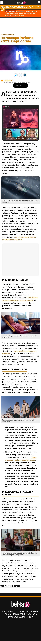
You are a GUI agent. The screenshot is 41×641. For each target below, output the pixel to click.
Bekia (18, 7)
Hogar (16, 614)
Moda (10, 611)
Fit (23, 611)
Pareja (29, 611)
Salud (22, 614)
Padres (36, 611)
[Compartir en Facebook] (20, 75)
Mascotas (13, 617)
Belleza (17, 611)
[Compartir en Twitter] (16, 75)
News (4, 611)
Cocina (8, 614)
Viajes (22, 617)
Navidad (29, 617)
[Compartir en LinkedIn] (25, 75)
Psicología (31, 614)
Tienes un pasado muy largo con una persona (20, 458)
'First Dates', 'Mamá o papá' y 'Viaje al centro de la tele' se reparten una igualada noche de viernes (21, 13)
